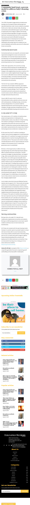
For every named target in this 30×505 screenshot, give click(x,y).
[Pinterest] (13, 18)
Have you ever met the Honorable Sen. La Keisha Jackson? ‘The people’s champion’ (10, 377)
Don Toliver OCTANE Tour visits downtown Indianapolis (9, 407)
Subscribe (21, 332)
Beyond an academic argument (8, 369)
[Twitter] (10, 18)
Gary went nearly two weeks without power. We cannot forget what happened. (10, 361)
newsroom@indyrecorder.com (15, 440)
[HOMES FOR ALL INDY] (3, 14)
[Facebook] (7, 18)
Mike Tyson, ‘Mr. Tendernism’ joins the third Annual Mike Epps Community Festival (10, 423)
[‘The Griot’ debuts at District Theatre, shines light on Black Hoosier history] (21, 400)
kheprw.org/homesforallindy (8, 244)
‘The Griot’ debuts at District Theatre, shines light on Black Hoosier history (9, 399)
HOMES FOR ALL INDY (10, 14)
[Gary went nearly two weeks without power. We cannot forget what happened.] (21, 361)
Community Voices (5, 5)
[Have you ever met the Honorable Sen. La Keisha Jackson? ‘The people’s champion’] (21, 378)
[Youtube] (11, 445)
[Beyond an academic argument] (21, 370)
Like (23, 340)
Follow (22, 343)
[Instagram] (6, 445)
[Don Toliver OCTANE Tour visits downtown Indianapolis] (21, 408)
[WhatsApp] (16, 18)
